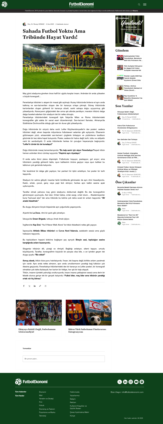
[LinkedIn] (125, 382)
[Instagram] (131, 382)
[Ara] (139, 4)
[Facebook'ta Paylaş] (24, 286)
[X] (119, 382)
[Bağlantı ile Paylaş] (40, 286)
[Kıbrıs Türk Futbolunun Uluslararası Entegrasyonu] (89, 312)
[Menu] (144, 4)
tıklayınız (135, 11)
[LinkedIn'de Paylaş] (35, 286)
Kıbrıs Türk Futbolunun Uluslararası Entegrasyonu (87, 330)
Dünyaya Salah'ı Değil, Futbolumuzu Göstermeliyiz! (37, 330)
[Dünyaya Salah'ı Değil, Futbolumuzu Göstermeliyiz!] (39, 312)
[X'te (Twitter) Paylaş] (29, 286)
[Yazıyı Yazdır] (45, 286)
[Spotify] (142, 382)
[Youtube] (136, 382)
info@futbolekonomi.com (132, 392)
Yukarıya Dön (3, 414)
